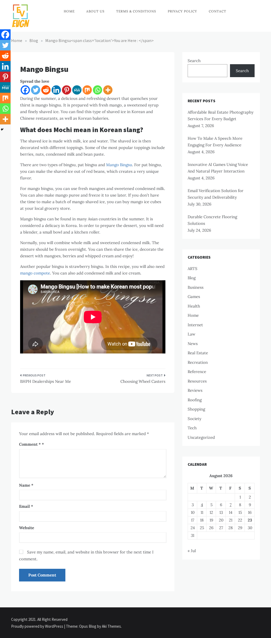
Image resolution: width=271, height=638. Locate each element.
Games (194, 296)
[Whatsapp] (97, 90)
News (193, 343)
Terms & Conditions (136, 11)
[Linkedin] (56, 90)
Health (194, 306)
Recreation (198, 362)
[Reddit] (46, 90)
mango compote (35, 273)
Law (191, 334)
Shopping (196, 409)
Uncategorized (201, 437)
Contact (217, 11)
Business (196, 287)
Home (69, 11)
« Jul (192, 550)
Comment (30, 444)
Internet (195, 324)
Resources (197, 381)
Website (26, 527)
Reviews (195, 390)
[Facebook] (25, 90)
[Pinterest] (66, 90)
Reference (197, 371)
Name (26, 485)
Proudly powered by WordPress (37, 626)
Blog (192, 277)
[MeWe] (77, 90)
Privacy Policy (182, 11)
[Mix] (87, 90)
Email (26, 506)
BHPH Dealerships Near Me (45, 381)
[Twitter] (35, 90)
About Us (95, 11)
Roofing (195, 399)
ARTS (192, 268)
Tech (192, 427)
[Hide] (2, 129)
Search (194, 60)
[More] (107, 90)
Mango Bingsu (119, 164)
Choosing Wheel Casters (142, 381)
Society (194, 418)
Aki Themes (111, 626)
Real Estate (198, 352)
